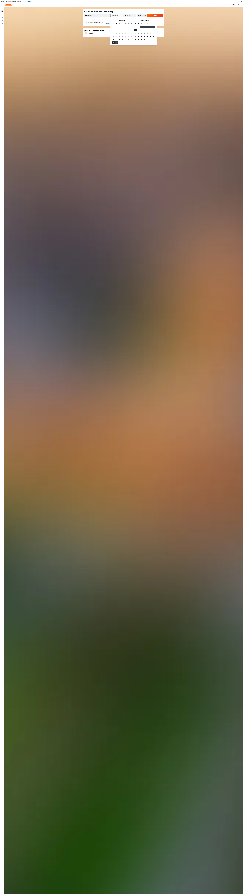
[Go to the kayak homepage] (8, 5)
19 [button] (122, 36)
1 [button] (131, 27)
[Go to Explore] (2, 17)
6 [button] (125, 30)
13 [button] (125, 33)
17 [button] (116, 36)
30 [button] (113, 42)
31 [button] (116, 42)
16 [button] (113, 36)
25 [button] (119, 39)
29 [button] (131, 39)
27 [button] (125, 39)
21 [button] (128, 36)
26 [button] (122, 39)
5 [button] (122, 30)
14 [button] (128, 33)
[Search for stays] (2, 11)
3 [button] (116, 30)
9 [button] (113, 33)
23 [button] (113, 39)
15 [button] (131, 33)
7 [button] (128, 30)
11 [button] (119, 33)
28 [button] (128, 39)
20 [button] (125, 36)
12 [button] (122, 33)
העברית (29, 1)
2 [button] (113, 30)
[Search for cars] (2, 14)
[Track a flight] (2, 20)
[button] (241, 1)
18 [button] (119, 36)
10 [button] (116, 33)
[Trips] (2, 24)
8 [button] (131, 30)
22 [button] (131, 36)
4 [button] (119, 30)
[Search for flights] (2, 8)
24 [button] (116, 39)
